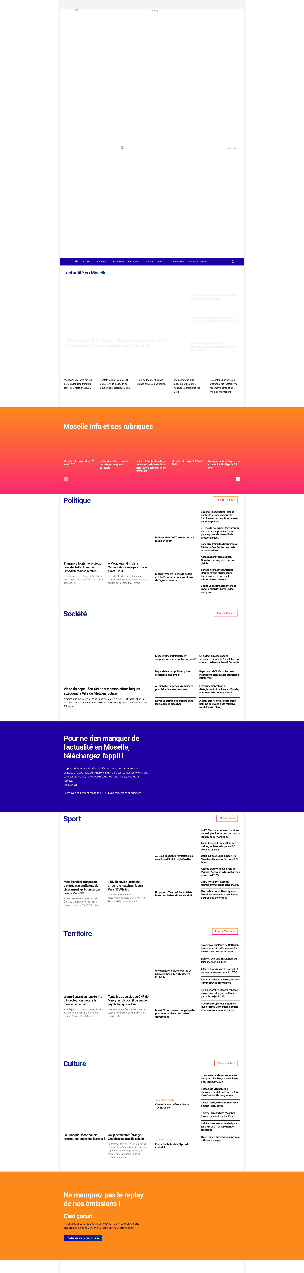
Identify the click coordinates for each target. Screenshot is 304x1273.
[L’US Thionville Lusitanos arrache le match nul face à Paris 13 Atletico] (214, 289)
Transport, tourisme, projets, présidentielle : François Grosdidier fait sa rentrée (82, 567)
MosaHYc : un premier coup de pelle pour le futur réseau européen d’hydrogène (175, 1013)
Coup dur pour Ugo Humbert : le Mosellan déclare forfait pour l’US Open (219, 859)
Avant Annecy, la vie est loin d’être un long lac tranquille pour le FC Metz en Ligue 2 (78, 384)
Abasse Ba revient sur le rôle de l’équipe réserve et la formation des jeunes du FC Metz (220, 872)
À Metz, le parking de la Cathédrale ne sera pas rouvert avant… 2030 (128, 567)
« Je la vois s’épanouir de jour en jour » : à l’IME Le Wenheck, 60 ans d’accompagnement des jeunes (219, 1007)
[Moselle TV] (90, 153)
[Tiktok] (228, 4)
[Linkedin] (234, 4)
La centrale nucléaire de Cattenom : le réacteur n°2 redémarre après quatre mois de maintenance (220, 948)
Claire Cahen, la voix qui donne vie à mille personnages (220, 1138)
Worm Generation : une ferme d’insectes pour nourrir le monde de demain (83, 1000)
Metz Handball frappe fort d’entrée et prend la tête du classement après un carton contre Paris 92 (82, 887)
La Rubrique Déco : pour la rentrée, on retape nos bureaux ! (114, 464)
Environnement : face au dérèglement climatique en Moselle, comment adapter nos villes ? (219, 689)
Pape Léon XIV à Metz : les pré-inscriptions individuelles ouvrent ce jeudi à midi (219, 674)
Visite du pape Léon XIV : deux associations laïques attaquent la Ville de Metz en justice (102, 691)
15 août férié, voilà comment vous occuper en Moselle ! (219, 1104)
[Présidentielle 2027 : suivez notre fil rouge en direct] (175, 522)
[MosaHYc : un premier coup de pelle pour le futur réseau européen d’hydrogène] (175, 995)
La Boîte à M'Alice (165, 1099)
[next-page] (238, 479)
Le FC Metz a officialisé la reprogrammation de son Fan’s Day (220, 883)
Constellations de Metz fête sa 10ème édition (172, 1106)
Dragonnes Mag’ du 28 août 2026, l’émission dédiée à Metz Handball (173, 894)
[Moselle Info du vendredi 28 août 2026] (80, 446)
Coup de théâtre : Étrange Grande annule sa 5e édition (126, 1137)
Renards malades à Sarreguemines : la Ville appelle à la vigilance (220, 981)
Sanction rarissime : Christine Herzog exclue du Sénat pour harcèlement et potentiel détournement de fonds (217, 574)
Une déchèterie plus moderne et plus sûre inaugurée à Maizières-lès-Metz (173, 974)
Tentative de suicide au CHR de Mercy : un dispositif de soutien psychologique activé (115, 384)
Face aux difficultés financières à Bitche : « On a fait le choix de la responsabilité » (219, 547)
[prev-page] (66, 479)
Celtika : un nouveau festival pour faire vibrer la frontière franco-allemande (219, 1126)
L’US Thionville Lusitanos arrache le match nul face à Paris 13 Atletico (125, 885)
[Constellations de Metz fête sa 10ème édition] (175, 1084)
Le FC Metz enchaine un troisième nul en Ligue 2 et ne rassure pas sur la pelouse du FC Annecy (220, 833)
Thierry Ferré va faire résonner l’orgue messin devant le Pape (218, 1114)
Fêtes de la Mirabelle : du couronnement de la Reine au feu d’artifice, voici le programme (219, 1092)
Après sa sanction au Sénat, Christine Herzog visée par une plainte (218, 560)
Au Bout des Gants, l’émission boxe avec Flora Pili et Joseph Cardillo (174, 857)
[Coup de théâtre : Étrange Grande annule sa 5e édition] (152, 368)
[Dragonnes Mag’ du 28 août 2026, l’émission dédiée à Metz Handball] (175, 876)
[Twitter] (223, 4)
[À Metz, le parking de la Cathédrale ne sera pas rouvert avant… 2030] (128, 534)
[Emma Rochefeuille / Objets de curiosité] (175, 1124)
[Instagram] (217, 4)
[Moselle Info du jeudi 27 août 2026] (188, 446)
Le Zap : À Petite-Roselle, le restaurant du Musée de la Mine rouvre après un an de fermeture (151, 466)
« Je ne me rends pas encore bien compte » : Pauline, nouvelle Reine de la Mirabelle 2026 (219, 1078)
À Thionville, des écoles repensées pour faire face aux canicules (174, 687)
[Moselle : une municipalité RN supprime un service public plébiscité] (175, 638)
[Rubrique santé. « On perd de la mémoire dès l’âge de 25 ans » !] (224, 446)
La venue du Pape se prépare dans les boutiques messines (174, 702)
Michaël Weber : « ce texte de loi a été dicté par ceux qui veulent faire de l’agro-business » (174, 577)
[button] (233, 261)
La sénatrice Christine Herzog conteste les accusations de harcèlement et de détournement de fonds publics (219, 516)
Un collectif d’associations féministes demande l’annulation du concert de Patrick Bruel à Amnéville (219, 659)
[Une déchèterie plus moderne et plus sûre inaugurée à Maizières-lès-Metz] (189, 368)
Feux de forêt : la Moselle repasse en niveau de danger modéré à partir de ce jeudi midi (219, 993)
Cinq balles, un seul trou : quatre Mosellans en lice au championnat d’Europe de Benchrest (219, 894)
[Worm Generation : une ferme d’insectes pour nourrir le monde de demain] (84, 968)
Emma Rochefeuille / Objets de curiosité (172, 1146)
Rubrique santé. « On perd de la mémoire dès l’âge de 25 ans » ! (224, 464)
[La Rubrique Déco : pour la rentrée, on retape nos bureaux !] (116, 446)
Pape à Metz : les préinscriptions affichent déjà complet (173, 673)
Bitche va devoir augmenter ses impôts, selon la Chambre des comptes (218, 589)
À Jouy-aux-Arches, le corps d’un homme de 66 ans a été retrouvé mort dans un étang (217, 704)
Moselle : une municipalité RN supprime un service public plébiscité (175, 657)
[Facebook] (212, 4)
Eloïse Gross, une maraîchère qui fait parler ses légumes (219, 960)
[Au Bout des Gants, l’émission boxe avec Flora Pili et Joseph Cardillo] (175, 840)
